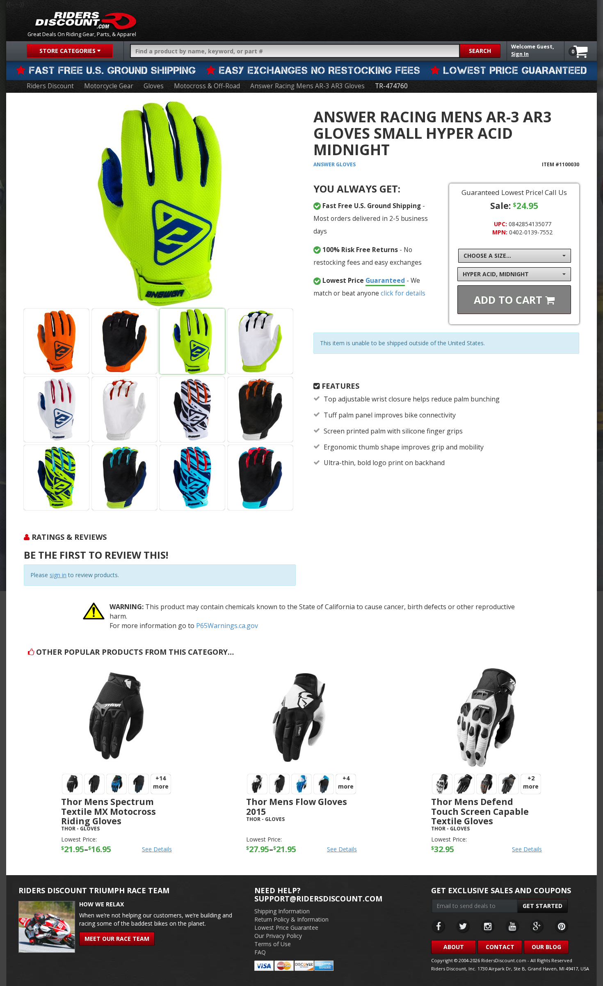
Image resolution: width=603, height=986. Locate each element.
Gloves (154, 86)
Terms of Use (272, 944)
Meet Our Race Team (117, 938)
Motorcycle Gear (108, 86)
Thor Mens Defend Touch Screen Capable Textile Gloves (480, 811)
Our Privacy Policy (278, 936)
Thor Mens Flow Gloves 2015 (296, 806)
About (453, 947)
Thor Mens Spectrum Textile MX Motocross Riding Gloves (108, 811)
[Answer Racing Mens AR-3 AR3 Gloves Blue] (159, 203)
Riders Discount (50, 86)
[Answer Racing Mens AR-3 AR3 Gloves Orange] (56, 341)
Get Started (542, 906)
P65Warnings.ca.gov (227, 625)
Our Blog (546, 947)
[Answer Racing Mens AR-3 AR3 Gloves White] (56, 409)
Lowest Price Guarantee (286, 927)
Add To (509, 300)
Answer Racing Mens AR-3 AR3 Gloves (307, 86)
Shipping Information (282, 911)
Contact (500, 947)
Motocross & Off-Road (207, 86)
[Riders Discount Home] (86, 20)
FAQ (260, 952)
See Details (157, 849)
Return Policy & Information (291, 919)
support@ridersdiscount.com (318, 898)
